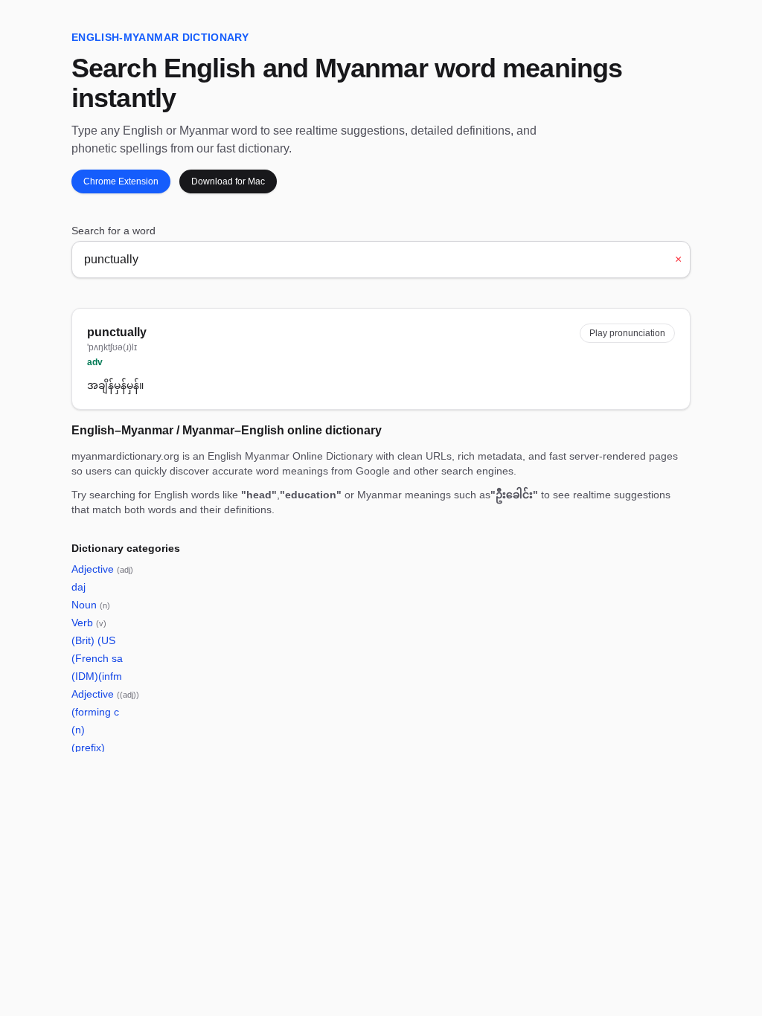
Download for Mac (228, 181)
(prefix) (88, 747)
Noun (90, 605)
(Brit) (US (93, 640)
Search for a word (113, 231)
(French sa (97, 658)
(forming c (95, 712)
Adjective (102, 569)
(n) (78, 730)
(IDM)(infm (96, 676)
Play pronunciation (627, 333)
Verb (88, 622)
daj (78, 587)
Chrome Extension (121, 181)
